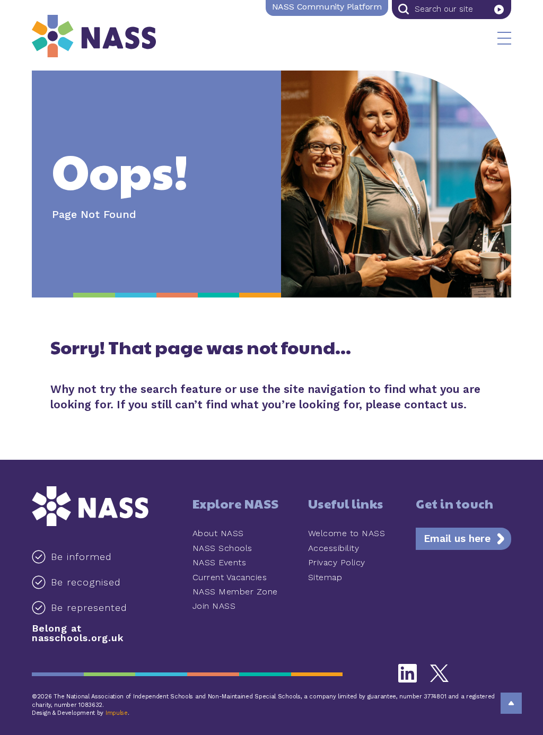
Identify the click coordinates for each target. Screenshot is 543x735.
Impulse (117, 713)
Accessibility (334, 548)
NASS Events (219, 562)
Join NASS (214, 606)
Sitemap (325, 577)
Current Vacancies (229, 577)
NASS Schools (222, 548)
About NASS (218, 533)
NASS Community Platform (327, 7)
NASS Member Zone (235, 592)
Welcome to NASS (347, 533)
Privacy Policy (336, 562)
